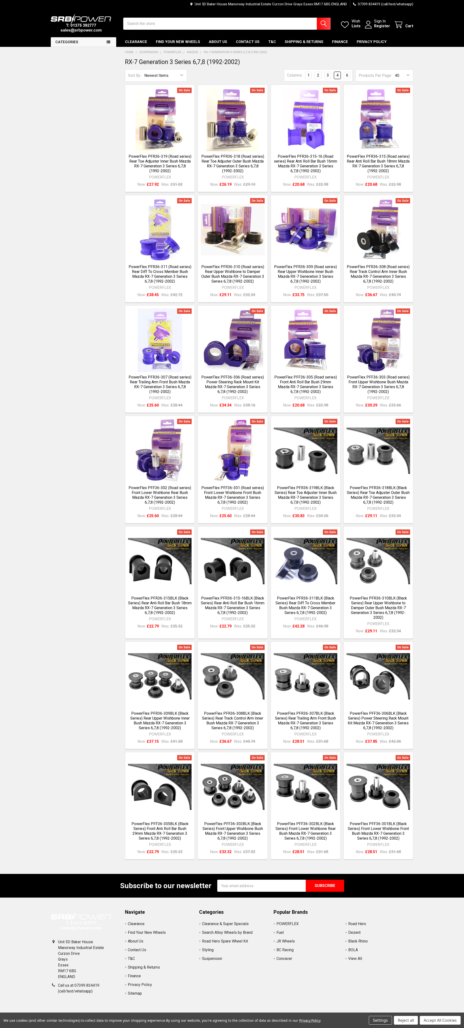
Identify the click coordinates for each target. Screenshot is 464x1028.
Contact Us (248, 42)
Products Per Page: (375, 75)
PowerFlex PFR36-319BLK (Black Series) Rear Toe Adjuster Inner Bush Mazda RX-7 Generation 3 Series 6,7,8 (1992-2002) (306, 495)
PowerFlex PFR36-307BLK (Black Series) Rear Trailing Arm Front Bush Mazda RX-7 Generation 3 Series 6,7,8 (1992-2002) (305, 720)
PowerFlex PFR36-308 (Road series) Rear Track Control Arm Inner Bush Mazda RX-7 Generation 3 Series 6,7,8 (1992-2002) (378, 274)
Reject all (406, 1020)
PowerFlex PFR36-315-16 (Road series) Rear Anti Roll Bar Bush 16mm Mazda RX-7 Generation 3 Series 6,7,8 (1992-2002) (305, 163)
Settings (380, 1020)
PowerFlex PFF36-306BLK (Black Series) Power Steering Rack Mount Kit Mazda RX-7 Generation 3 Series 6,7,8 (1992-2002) (378, 720)
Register (382, 26)
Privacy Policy (372, 42)
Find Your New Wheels (178, 42)
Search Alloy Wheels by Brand (227, 932)
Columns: (295, 75)
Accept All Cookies (440, 1020)
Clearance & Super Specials (225, 923)
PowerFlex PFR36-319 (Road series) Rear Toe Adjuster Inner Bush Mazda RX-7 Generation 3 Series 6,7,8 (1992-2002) (160, 163)
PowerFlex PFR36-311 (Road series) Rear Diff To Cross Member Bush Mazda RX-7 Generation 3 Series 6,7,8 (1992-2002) (160, 274)
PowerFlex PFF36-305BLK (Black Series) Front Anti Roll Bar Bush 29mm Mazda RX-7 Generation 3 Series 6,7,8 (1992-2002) (159, 831)
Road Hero (357, 923)
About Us (218, 42)
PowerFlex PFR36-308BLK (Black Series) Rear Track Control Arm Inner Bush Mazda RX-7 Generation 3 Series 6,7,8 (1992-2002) (232, 720)
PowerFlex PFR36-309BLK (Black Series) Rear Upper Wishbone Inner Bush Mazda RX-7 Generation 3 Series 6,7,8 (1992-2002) (160, 720)
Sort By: (134, 75)
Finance (340, 42)
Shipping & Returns (304, 42)
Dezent (354, 932)
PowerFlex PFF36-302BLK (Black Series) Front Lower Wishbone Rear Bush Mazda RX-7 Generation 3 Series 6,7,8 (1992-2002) (306, 831)
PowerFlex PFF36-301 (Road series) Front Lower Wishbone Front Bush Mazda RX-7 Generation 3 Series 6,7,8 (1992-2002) (232, 495)
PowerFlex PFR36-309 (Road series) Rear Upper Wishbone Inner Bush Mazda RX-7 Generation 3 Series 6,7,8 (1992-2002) (305, 274)
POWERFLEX (287, 923)
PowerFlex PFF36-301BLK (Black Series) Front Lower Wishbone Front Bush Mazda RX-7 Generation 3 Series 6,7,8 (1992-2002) (378, 831)
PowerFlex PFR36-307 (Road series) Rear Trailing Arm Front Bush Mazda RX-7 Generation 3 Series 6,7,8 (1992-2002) (160, 384)
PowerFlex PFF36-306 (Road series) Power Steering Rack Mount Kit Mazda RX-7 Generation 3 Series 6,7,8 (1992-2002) (232, 384)
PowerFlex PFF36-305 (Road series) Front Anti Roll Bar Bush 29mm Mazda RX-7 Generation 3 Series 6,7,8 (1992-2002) (305, 384)
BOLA (353, 950)
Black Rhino (358, 941)
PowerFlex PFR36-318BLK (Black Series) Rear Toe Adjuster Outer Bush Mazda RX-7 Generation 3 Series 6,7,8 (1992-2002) (378, 495)
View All (355, 958)
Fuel (280, 932)
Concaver (284, 958)
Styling (208, 950)
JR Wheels (285, 941)
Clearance (136, 42)
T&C (272, 42)
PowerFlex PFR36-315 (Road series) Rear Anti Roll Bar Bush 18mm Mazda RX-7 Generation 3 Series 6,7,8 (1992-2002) (378, 163)
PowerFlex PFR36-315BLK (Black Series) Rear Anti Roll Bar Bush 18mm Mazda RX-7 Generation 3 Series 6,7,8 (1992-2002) (160, 605)
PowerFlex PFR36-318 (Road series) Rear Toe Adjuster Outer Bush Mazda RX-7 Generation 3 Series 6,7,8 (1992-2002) (232, 163)
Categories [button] (66, 42)
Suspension (212, 958)
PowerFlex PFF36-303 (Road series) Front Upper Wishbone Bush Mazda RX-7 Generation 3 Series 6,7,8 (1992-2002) (378, 384)
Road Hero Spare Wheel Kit (225, 941)
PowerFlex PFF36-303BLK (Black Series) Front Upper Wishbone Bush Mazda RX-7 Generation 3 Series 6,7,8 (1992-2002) (233, 831)
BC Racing (285, 950)
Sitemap (135, 993)
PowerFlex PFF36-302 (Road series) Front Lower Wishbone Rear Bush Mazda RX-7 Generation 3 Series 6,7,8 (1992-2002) (160, 495)
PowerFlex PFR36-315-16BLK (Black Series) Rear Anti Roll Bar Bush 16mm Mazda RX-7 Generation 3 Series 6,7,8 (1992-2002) (232, 605)
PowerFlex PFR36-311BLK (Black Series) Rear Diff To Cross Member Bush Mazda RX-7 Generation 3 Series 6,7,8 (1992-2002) (305, 605)
